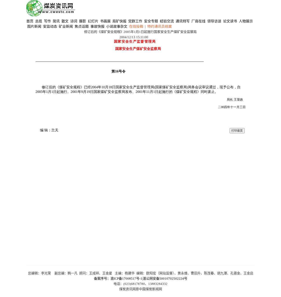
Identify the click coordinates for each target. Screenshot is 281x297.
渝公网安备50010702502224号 (165, 278)
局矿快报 (119, 21)
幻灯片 (93, 21)
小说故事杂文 (116, 26)
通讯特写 (183, 21)
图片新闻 (34, 26)
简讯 (56, 21)
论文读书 (230, 21)
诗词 (74, 21)
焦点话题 (82, 26)
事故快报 (97, 26)
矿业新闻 (66, 26)
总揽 (38, 21)
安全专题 (151, 21)
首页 (29, 21)
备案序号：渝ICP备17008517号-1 (118, 278)
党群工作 (135, 21)
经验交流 (167, 21)
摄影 (83, 21)
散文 (65, 21)
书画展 (105, 21)
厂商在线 (198, 21)
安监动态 (50, 26)
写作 (47, 21)
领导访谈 (214, 21)
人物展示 (246, 21)
